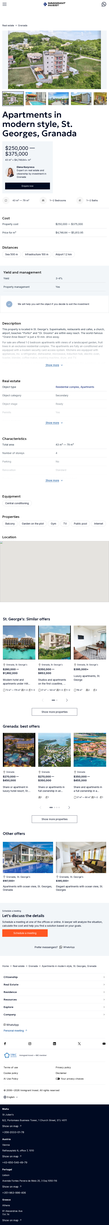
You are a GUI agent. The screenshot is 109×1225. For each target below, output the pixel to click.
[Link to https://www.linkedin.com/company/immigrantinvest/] (54, 1043)
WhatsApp (12, 1024)
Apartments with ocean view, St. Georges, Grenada (27, 888)
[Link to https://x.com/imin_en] (79, 1043)
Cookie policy (11, 1073)
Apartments (87, 386)
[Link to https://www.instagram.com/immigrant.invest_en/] (29, 1043)
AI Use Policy (11, 1078)
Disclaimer (61, 1073)
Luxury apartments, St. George (87, 677)
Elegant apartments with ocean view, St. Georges (79, 888)
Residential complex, (68, 386)
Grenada (22, 25)
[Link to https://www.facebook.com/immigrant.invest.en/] (5, 1043)
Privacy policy (63, 1067)
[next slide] (67, 700)
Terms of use (11, 1067)
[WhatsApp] (104, 4)
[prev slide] (42, 700)
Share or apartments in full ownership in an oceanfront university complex (51, 789)
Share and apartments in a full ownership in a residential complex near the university (88, 789)
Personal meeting (14, 1030)
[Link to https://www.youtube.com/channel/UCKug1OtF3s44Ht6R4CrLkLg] (104, 1043)
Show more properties (55, 711)
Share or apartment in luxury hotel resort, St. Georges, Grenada (15, 789)
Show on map (10, 1126)
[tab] (53, 700)
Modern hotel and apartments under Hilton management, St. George (17, 682)
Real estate (8, 25)
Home (5, 966)
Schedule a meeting (24, 933)
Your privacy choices (72, 1078)
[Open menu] (4, 4)
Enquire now (27, 186)
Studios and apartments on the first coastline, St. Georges (52, 682)
